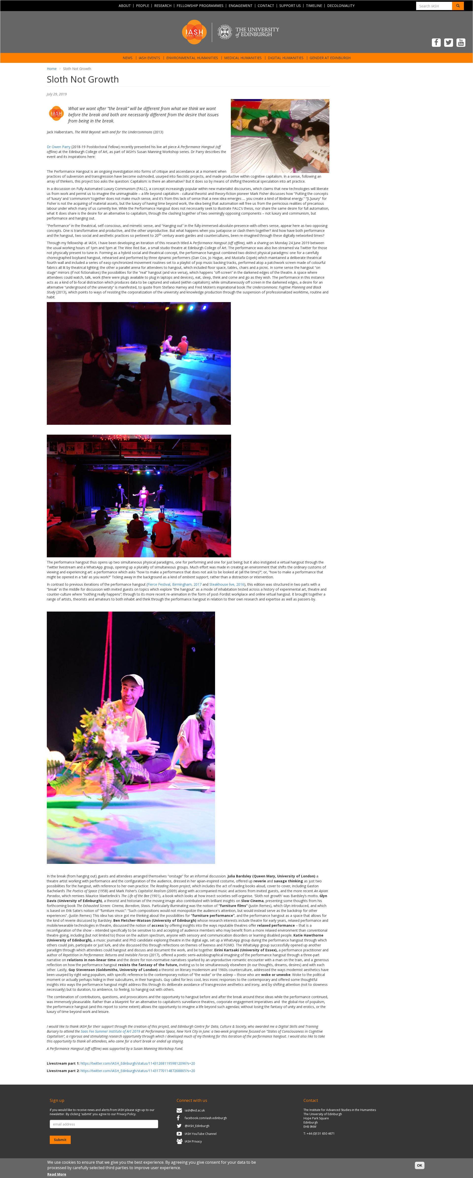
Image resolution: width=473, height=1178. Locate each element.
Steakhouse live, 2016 (226, 584)
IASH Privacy (193, 1141)
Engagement (241, 5)
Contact (266, 5)
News (128, 58)
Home (52, 68)
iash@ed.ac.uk (195, 1110)
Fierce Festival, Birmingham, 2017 (175, 584)
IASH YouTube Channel (201, 1134)
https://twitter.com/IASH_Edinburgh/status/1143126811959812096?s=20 (138, 1063)
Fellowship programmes (200, 5)
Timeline (314, 5)
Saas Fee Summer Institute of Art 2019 (110, 1031)
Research (162, 5)
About (125, 5)
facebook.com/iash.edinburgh (206, 1118)
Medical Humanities (243, 58)
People (142, 5)
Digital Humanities (286, 58)
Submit (60, 1139)
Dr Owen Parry (58, 146)
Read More (56, 1174)
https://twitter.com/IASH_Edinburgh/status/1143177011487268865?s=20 (138, 1070)
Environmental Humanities (192, 58)
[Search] (458, 6)
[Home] (236, 31)
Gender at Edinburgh (330, 58)
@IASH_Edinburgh (197, 1126)
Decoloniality (341, 5)
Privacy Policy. (126, 1114)
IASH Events (149, 58)
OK (419, 1165)
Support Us (290, 5)
